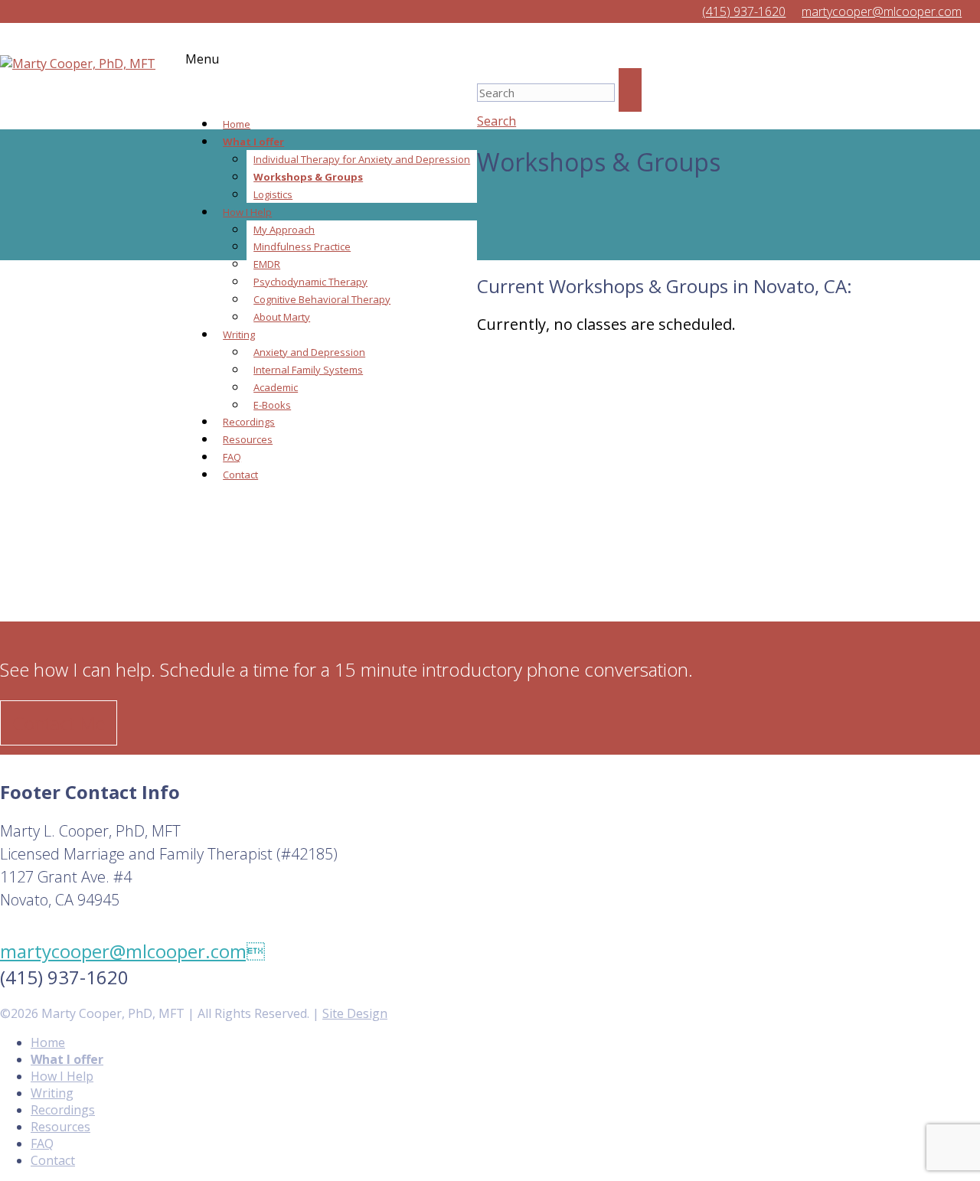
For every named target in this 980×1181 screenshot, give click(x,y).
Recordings (249, 422)
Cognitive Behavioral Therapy (321, 299)
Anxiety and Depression (309, 352)
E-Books (272, 405)
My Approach (284, 230)
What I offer (253, 141)
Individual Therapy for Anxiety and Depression (361, 159)
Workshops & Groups (308, 177)
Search (496, 121)
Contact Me (58, 723)
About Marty (281, 317)
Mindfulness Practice (302, 246)
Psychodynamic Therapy (310, 282)
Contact (240, 474)
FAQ (232, 457)
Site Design (354, 1013)
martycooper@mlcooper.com (132, 951)
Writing (239, 334)
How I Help (247, 212)
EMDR (266, 264)
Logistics (272, 194)
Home (236, 124)
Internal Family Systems (308, 370)
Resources (248, 439)
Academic (275, 387)
